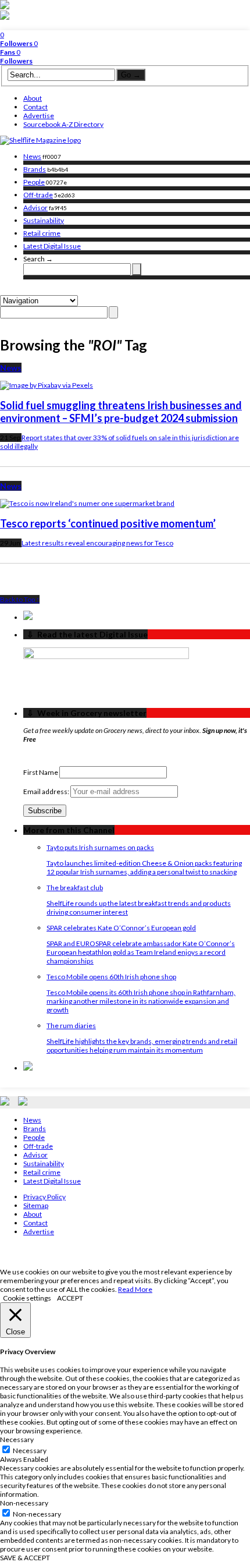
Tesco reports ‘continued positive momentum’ (108, 523)
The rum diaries (71, 1025)
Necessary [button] (17, 1439)
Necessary (30, 1450)
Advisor (35, 207)
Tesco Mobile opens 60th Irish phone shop (111, 976)
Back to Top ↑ (20, 599)
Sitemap (35, 1205)
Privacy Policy (44, 1196)
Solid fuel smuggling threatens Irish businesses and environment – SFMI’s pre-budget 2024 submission (121, 411)
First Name (40, 772)
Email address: (46, 791)
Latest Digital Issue (52, 246)
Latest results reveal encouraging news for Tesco (97, 543)
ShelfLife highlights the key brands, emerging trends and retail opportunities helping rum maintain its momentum (142, 1045)
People (34, 182)
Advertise (38, 115)
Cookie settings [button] (27, 1298)
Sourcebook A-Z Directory (63, 124)
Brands (34, 169)
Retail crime (41, 233)
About (32, 98)
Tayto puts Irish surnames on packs (100, 847)
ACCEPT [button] (70, 1298)
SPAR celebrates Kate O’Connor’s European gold (121, 927)
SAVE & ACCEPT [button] (25, 1557)
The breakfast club (75, 887)
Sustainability (43, 220)
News (32, 156)
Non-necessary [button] (24, 1503)
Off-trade (38, 194)
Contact (35, 106)
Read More (135, 1289)
